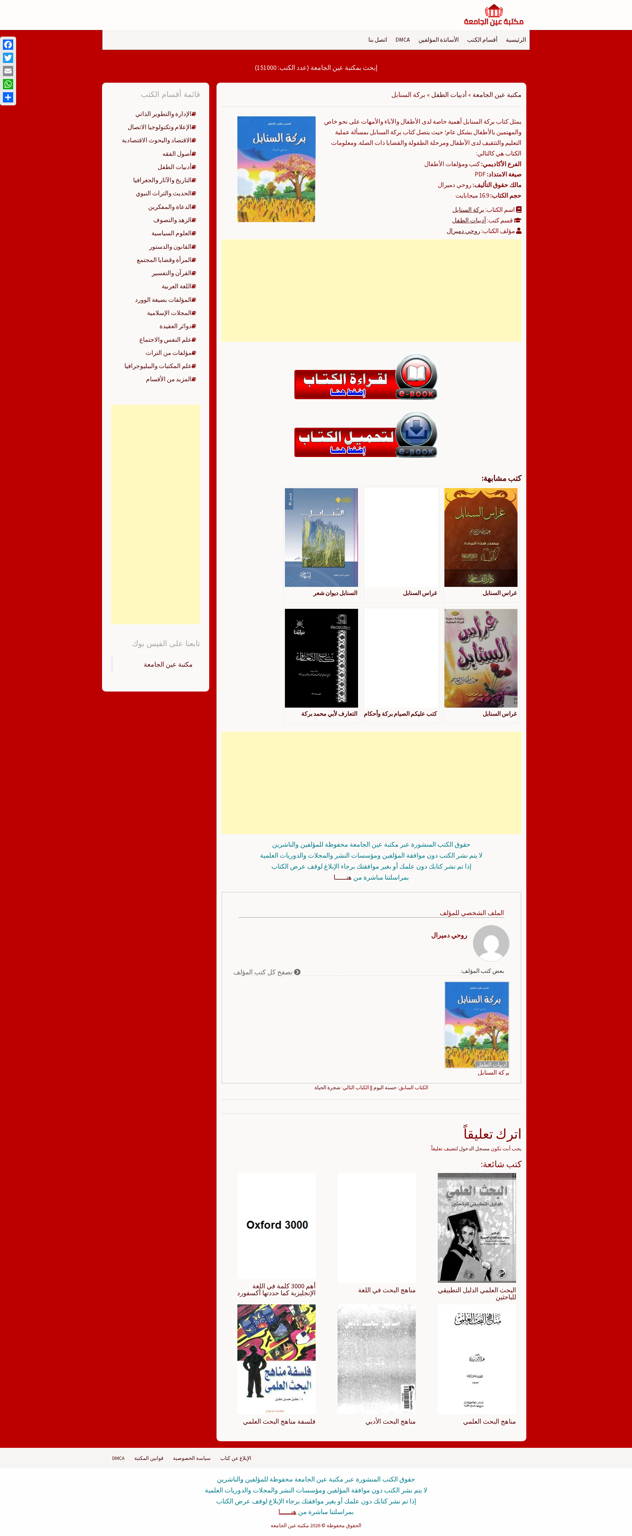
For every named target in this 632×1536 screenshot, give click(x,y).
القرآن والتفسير (172, 273)
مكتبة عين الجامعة (497, 94)
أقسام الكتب (482, 39)
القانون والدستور (170, 247)
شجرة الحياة (328, 1087)
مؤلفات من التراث (169, 353)
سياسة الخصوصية (192, 1458)
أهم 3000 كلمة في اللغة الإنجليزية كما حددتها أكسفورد (276, 1289)
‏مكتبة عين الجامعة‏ (168, 664)
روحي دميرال (463, 231)
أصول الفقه (177, 154)
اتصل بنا (377, 39)
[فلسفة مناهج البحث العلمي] (276, 1359)
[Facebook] (8, 44)
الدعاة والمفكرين (170, 207)
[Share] (8, 97)
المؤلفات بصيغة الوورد (163, 300)
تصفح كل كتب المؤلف (263, 972)
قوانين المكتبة (148, 1458)
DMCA (402, 39)
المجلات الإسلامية (169, 313)
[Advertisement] (371, 290)
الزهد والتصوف (172, 220)
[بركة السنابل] (276, 169)
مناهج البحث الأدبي (390, 1421)
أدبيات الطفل (449, 94)
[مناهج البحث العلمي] (477, 1359)
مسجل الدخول (474, 1148)
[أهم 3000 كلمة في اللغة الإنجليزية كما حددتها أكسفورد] (276, 1225)
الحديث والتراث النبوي (164, 193)
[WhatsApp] (8, 84)
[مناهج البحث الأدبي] (377, 1359)
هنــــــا (343, 877)
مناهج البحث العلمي (489, 1421)
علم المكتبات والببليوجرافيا (158, 366)
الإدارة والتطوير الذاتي (163, 114)
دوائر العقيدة (175, 326)
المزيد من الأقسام (169, 379)
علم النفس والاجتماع (165, 340)
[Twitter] (8, 57)
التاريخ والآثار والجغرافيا (162, 180)
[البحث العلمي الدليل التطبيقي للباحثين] (477, 1227)
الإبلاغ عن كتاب (235, 1458)
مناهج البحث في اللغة (387, 1290)
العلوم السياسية (171, 233)
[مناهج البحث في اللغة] (377, 1227)
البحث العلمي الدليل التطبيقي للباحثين (477, 1293)
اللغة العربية (177, 286)
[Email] (8, 71)
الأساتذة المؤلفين (438, 39)
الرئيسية (516, 39)
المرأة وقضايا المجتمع (164, 260)
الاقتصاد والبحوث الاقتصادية (157, 140)
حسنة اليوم (385, 1087)
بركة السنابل (468, 210)
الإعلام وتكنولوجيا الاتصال (160, 127)
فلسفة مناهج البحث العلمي (279, 1421)
